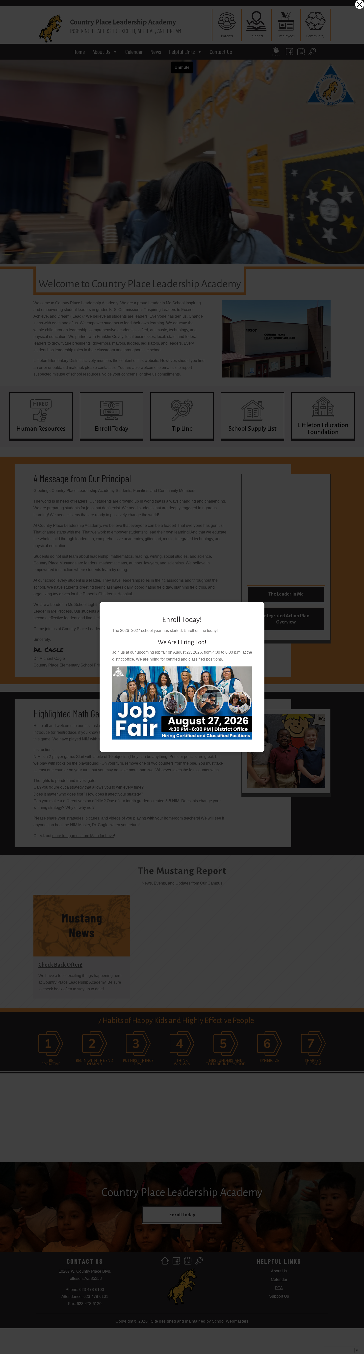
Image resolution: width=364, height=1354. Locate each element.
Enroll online (195, 630)
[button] (359, 4)
